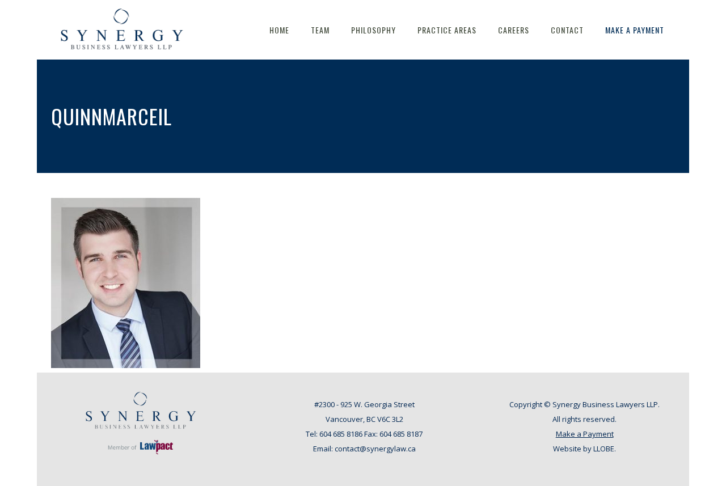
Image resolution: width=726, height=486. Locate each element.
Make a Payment (585, 434)
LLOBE (603, 448)
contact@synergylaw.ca (375, 448)
